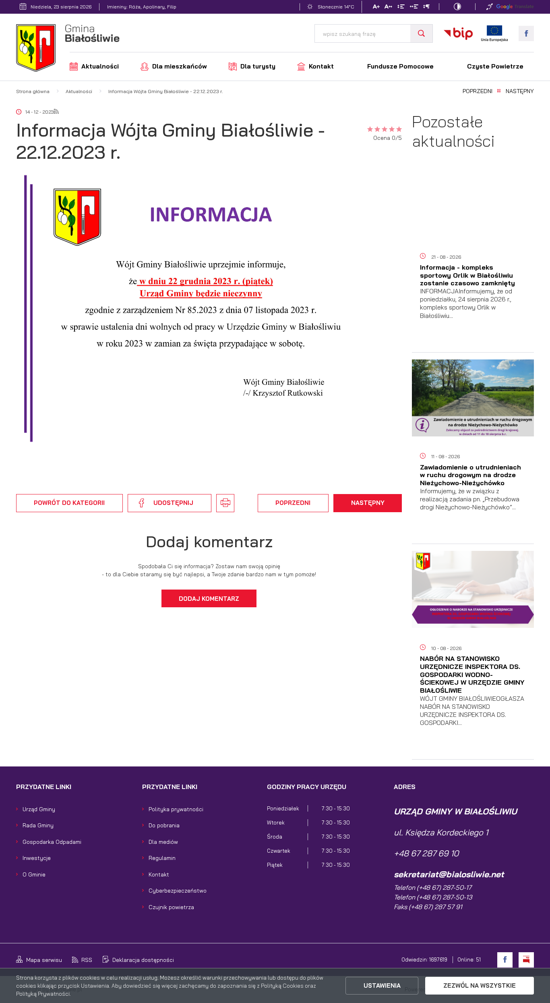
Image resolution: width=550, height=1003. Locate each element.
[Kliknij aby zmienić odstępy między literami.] (388, 7)
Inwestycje (37, 857)
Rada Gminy (38, 825)
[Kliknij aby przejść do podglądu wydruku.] (225, 503)
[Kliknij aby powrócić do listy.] (498, 91)
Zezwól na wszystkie (479, 985)
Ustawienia (382, 985)
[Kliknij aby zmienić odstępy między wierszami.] (401, 7)
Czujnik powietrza (171, 906)
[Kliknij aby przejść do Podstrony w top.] (489, 6)
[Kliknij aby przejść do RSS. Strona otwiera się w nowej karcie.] (56, 112)
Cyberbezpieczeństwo (178, 890)
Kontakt (321, 66)
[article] (473, 259)
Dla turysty (257, 66)
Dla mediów (163, 841)
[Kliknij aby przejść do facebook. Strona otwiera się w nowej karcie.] (526, 33)
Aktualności (100, 66)
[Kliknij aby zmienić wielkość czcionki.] (376, 7)
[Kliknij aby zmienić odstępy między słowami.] (414, 7)
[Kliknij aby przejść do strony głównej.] (68, 49)
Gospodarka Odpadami (52, 841)
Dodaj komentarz (209, 598)
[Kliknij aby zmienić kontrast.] (457, 6)
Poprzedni (477, 91)
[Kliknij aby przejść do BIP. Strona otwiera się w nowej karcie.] (458, 33)
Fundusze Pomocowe (400, 66)
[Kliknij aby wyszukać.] (421, 33)
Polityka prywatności (176, 809)
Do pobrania (164, 825)
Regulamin (162, 857)
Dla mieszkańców (179, 66)
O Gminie (34, 874)
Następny (520, 91)
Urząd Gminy (39, 809)
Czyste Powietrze (495, 66)
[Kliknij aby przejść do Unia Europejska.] (494, 33)
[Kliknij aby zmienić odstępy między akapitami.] (426, 7)
